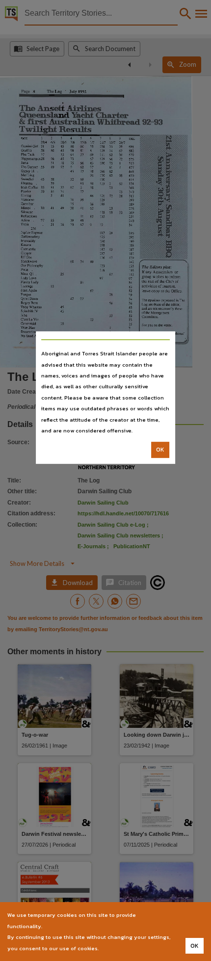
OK (160, 450)
